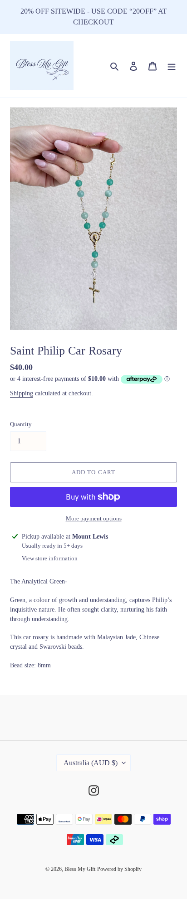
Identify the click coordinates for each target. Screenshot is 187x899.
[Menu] (171, 65)
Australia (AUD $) (91, 763)
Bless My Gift (79, 869)
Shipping (21, 393)
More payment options (94, 518)
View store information (50, 558)
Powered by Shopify (119, 869)
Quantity (21, 424)
